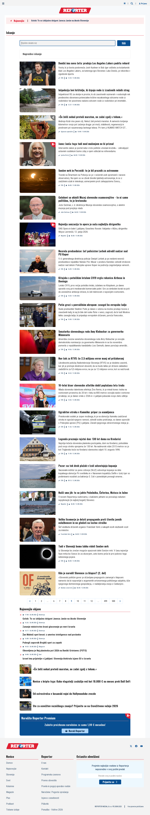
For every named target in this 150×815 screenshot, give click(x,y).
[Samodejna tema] (124, 3)
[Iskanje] (131, 3)
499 (105, 601)
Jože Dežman (65, 212)
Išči (124, 43)
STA (62, 78)
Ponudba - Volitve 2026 (52, 809)
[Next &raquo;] (120, 601)
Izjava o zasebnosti (50, 798)
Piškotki (45, 803)
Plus (8, 798)
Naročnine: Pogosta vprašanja (54, 792)
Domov (9, 762)
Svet (40, 654)
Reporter (63, 236)
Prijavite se (108, 782)
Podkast (10, 803)
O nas (43, 762)
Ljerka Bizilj (65, 155)
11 (85, 601)
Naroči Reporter (77, 731)
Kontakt (44, 768)
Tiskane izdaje (12, 809)
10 (78, 601)
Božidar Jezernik (66, 588)
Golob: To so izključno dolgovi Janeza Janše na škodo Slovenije (60, 20)
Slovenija (42, 615)
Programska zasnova (50, 774)
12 (92, 601)
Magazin (42, 647)
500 (113, 601)
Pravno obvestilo (49, 780)
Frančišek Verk (66, 534)
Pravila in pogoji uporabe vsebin (55, 786)
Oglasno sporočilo (67, 132)
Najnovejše (11, 768)
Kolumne (10, 786)
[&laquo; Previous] (30, 601)
